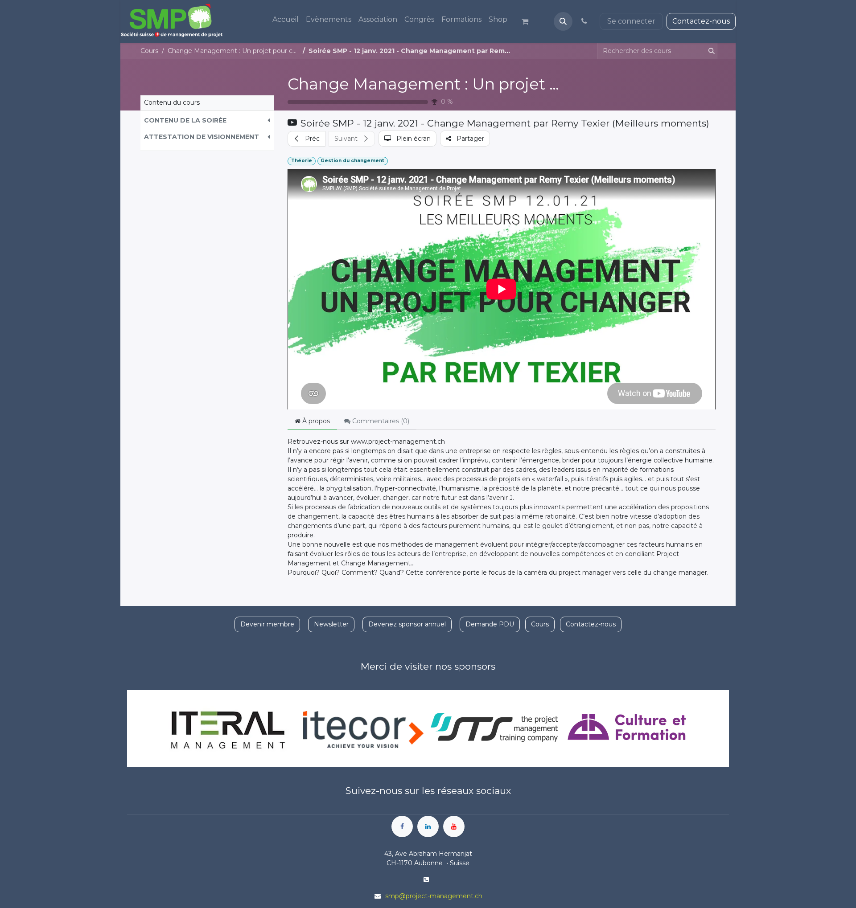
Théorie (301, 161)
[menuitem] (285, 20)
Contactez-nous (701, 21)
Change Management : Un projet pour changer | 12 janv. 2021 (523, 84)
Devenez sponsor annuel (407, 624)
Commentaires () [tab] (379, 421)
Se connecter (631, 21)
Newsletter (331, 624)
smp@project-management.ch (433, 896)
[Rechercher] (710, 51)
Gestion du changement (352, 161)
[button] (563, 21)
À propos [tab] (315, 421)
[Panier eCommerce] (528, 21)
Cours (149, 51)
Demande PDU (489, 624)
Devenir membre (267, 624)
